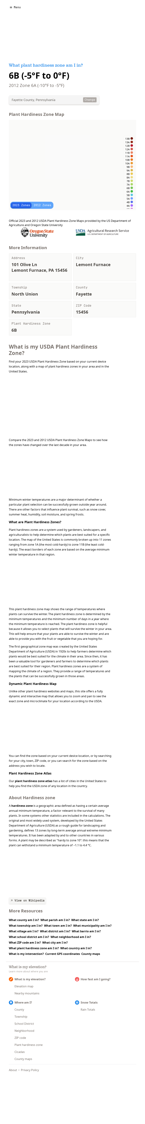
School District (24, 1024)
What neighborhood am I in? (71, 937)
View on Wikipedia (29, 900)
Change (90, 100)
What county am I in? (24, 920)
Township (20, 1017)
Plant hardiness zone (28, 1045)
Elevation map (23, 986)
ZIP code (20, 1038)
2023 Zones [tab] (21, 205)
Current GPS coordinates (62, 954)
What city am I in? (55, 942)
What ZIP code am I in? (25, 942)
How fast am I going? (96, 979)
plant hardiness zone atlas (33, 781)
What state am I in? (85, 920)
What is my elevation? (30, 979)
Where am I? (23, 1002)
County (19, 1009)
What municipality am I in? (92, 926)
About (13, 1070)
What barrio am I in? (86, 931)
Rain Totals (88, 1009)
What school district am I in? (29, 937)
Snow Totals (89, 1002)
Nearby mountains (26, 993)
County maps (90, 954)
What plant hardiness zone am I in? (34, 948)
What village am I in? (24, 931)
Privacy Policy (30, 1070)
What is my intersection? (26, 954)
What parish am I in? (55, 920)
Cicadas (19, 1052)
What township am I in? (26, 926)
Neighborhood (24, 1031)
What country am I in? (76, 948)
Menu (17, 7)
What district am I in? (55, 931)
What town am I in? (58, 926)
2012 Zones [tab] (42, 205)
